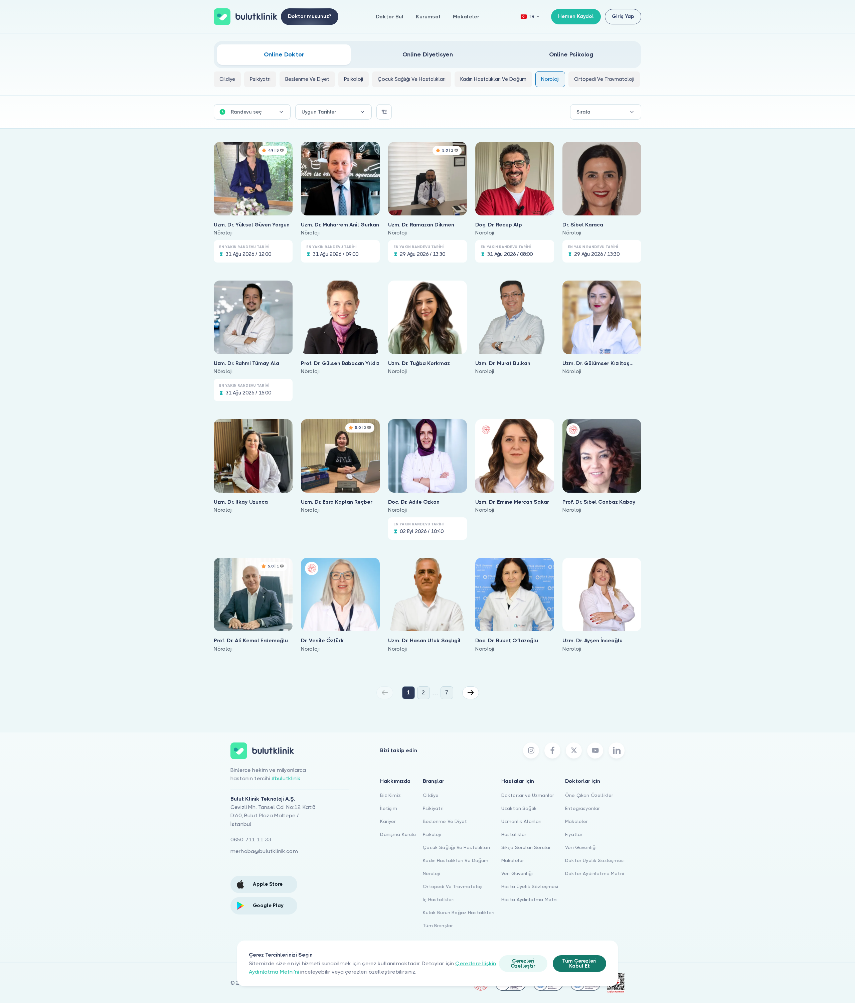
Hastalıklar (514, 834)
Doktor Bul (390, 16)
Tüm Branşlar (438, 925)
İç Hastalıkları (438, 899)
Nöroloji (431, 873)
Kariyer (388, 821)
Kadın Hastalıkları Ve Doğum (455, 860)
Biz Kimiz (390, 795)
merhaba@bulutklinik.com (264, 851)
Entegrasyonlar (582, 808)
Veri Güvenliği (517, 873)
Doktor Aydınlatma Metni (594, 873)
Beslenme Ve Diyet (445, 821)
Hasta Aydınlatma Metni (529, 899)
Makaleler (466, 16)
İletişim (388, 808)
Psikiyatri (433, 808)
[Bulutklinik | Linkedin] (617, 750)
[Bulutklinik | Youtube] (595, 750)
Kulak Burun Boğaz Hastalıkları (458, 912)
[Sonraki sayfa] (470, 692)
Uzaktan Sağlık (519, 808)
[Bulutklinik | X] (574, 750)
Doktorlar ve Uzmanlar (527, 795)
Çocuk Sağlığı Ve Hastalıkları (456, 847)
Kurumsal (428, 16)
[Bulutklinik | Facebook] (552, 750)
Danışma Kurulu (398, 834)
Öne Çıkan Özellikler (589, 795)
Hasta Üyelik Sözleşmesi (529, 886)
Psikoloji (432, 834)
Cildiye (431, 795)
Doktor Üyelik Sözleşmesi (595, 860)
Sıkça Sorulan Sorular (526, 847)
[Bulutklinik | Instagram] (531, 750)
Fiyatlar (573, 834)
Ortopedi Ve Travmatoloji (452, 886)
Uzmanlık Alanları (521, 821)
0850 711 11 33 (251, 839)
